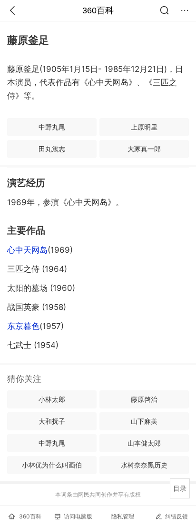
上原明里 (144, 127)
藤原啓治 (144, 399)
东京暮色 (23, 326)
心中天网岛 (27, 250)
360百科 (98, 10)
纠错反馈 (176, 516)
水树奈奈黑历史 (144, 465)
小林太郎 (52, 399)
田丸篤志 (52, 149)
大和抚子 (52, 421)
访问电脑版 (78, 516)
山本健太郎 (144, 443)
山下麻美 (144, 421)
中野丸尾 (52, 127)
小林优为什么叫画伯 (52, 465)
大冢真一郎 (144, 149)
